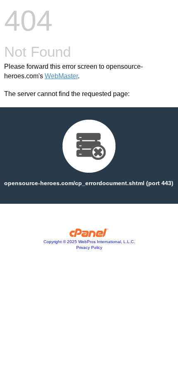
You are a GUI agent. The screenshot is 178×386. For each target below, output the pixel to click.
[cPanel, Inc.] (89, 235)
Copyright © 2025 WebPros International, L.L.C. (89, 241)
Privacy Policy (89, 247)
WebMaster (61, 76)
